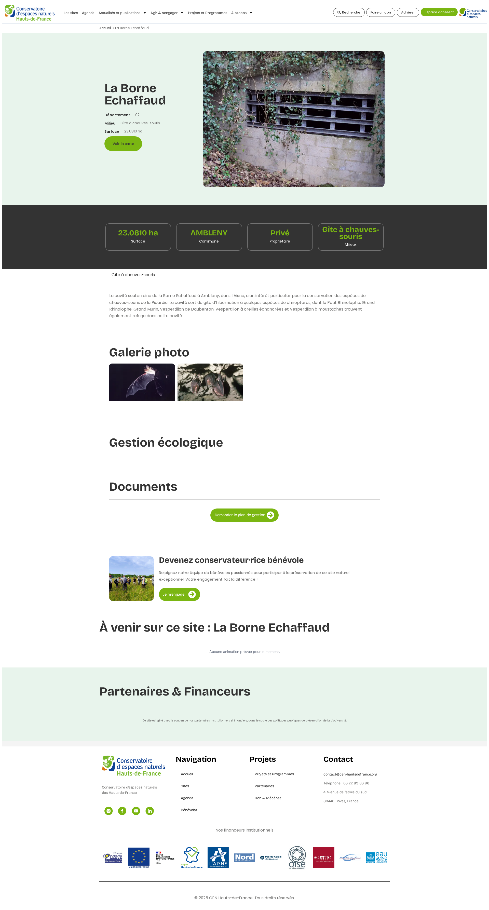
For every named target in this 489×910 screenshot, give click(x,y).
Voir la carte (123, 143)
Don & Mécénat (268, 798)
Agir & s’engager (164, 13)
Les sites (71, 13)
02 (137, 114)
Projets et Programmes (207, 13)
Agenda (88, 13)
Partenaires (264, 786)
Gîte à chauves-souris (133, 275)
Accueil (105, 28)
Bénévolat (189, 810)
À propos (239, 13)
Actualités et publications (119, 13)
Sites (185, 786)
